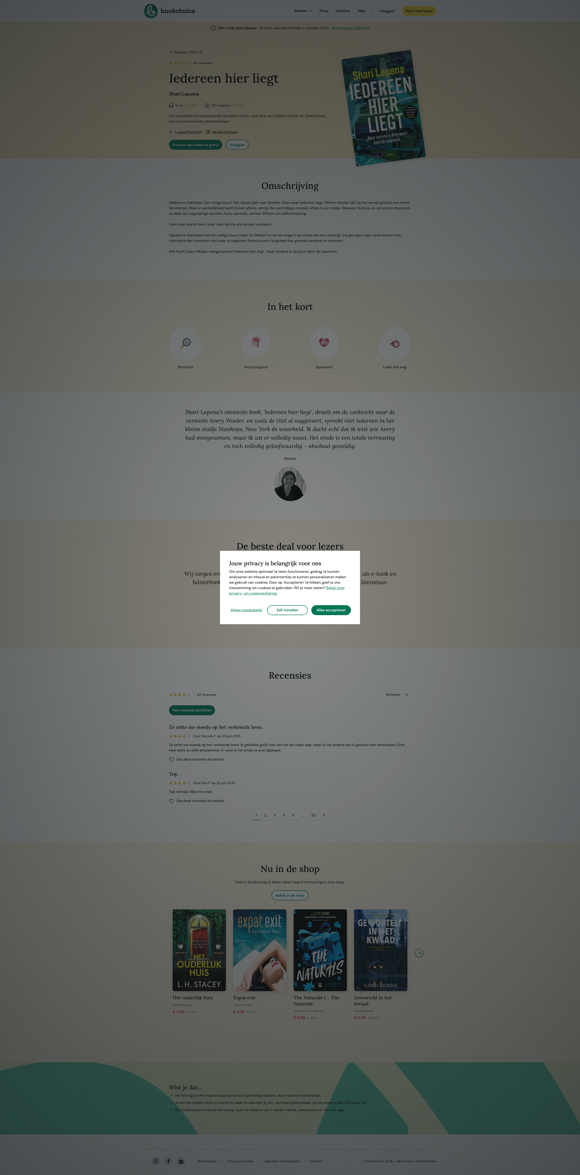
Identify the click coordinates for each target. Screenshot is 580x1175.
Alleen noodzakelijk (246, 610)
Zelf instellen (287, 610)
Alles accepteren (331, 610)
